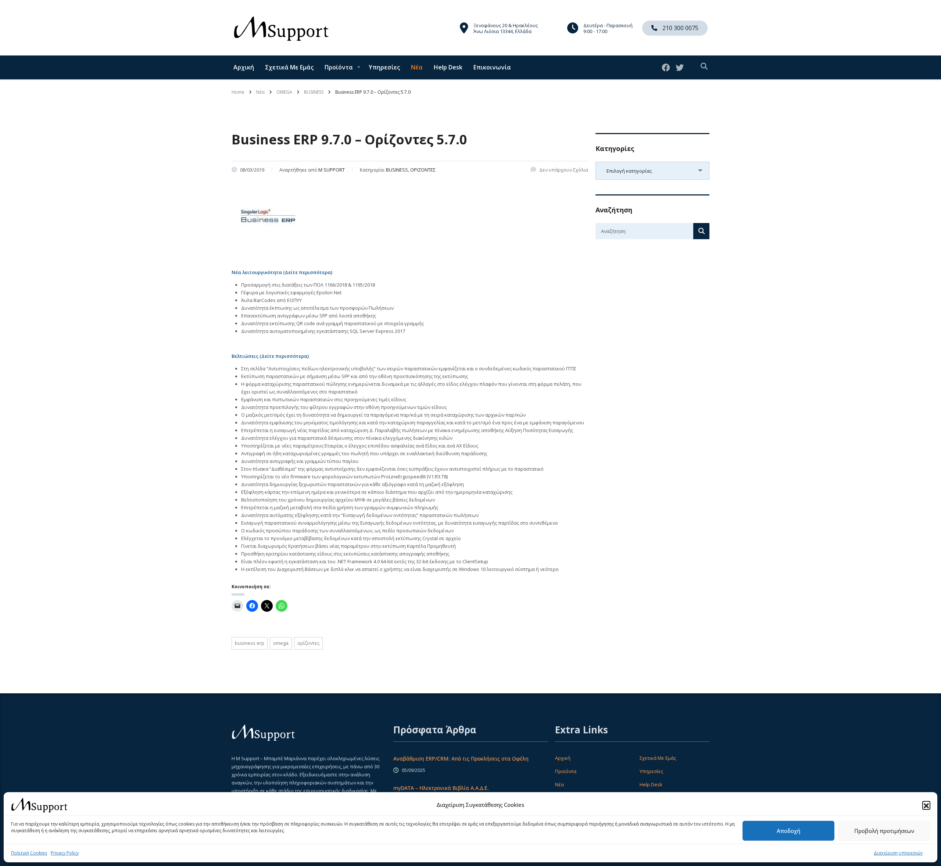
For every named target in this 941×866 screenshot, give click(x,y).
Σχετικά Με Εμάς (289, 67)
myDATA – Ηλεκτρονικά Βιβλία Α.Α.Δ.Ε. (441, 787)
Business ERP (249, 643)
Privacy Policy (65, 853)
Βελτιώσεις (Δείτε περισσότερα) (270, 356)
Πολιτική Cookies (29, 853)
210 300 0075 (679, 28)
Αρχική (243, 67)
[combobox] (652, 171)
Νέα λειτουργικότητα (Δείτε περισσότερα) (282, 272)
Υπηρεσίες (384, 67)
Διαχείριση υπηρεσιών (898, 853)
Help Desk (448, 67)
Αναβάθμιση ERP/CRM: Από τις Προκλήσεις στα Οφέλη (461, 758)
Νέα (417, 67)
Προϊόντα (339, 67)
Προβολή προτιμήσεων (884, 830)
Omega (281, 643)
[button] (926, 805)
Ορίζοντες (308, 643)
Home (238, 92)
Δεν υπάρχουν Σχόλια (563, 169)
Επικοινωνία (492, 67)
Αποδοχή (788, 830)
